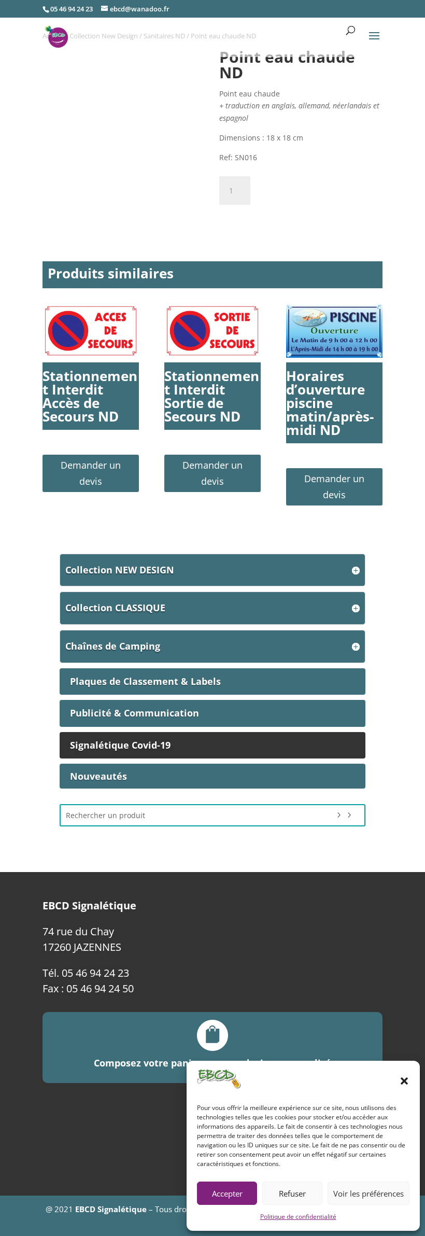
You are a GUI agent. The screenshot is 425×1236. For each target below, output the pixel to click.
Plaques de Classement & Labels (145, 681)
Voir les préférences (368, 1193)
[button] (404, 1081)
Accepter (227, 1193)
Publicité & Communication (134, 713)
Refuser (292, 1193)
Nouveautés (98, 776)
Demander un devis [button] (91, 473)
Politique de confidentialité (298, 1216)
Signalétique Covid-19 (120, 745)
